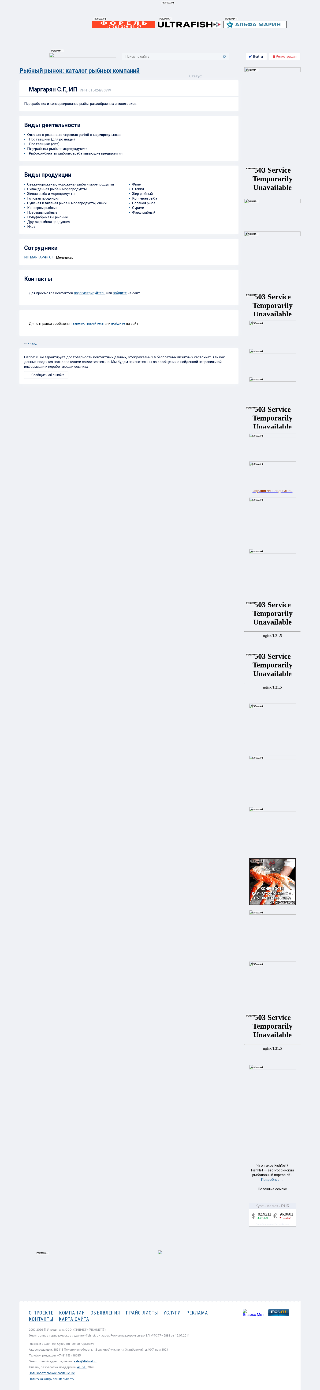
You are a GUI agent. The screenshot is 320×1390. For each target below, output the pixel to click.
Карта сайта (74, 1319)
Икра (31, 226)
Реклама (197, 1312)
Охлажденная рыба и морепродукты (57, 189)
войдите (120, 293)
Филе (136, 184)
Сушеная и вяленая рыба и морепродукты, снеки (67, 203)
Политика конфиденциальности (51, 1379)
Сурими (138, 208)
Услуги (172, 1312)
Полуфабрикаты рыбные (47, 217)
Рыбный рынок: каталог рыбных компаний (79, 70)
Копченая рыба (144, 198)
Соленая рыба (143, 203)
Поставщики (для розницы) (51, 139)
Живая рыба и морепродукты (51, 194)
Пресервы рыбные (42, 212)
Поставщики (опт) (43, 144)
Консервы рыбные (42, 208)
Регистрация (286, 56)
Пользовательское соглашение (52, 1373)
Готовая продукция (43, 198)
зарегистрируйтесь (89, 293)
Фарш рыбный (143, 212)
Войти (258, 56)
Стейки (138, 189)
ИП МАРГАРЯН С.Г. (39, 257)
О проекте (41, 1312)
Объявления (105, 1312)
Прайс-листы (142, 1312)
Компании (72, 1312)
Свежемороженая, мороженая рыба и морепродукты (70, 184)
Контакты (41, 1319)
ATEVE (81, 1367)
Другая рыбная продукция (48, 222)
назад (32, 343)
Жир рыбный (142, 194)
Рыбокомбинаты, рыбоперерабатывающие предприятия (75, 153)
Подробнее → (272, 1180)
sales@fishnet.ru (85, 1361)
